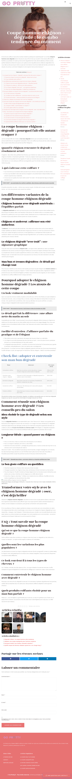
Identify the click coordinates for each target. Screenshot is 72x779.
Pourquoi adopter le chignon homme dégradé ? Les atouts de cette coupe (22, 91)
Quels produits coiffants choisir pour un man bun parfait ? (20, 121)
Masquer (29, 72)
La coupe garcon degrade (27, 768)
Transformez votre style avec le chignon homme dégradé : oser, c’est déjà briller (23, 109)
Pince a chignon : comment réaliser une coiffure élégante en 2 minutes (66, 64)
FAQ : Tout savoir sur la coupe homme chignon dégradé (17, 111)
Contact (5, 759)
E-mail (4, 702)
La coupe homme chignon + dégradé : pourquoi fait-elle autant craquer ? (22, 75)
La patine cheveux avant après (29, 762)
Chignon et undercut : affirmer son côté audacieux (18, 85)
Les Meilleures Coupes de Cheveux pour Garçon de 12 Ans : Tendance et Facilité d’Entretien (65, 119)
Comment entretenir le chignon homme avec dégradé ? (20, 119)
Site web (4, 709)
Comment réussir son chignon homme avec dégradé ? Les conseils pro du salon (23, 101)
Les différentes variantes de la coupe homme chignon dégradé (19, 81)
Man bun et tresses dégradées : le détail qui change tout (19, 89)
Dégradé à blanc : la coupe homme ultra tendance (19, 639)
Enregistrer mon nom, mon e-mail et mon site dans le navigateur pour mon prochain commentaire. (26, 719)
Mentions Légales (8, 762)
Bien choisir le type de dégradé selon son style (16, 103)
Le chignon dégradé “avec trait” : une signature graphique (20, 87)
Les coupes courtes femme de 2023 (30, 765)
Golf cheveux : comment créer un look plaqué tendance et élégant (66, 99)
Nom (3, 694)
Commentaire (6, 676)
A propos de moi (8, 757)
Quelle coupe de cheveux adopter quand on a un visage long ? (22, 645)
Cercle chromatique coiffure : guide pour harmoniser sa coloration (65, 82)
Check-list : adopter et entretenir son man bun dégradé (17, 99)
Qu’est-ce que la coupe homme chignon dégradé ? (18, 113)
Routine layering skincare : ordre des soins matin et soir (66, 91)
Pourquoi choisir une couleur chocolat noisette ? (18, 643)
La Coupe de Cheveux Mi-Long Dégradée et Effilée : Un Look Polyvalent (65, 134)
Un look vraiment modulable (12, 93)
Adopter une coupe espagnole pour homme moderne (20, 641)
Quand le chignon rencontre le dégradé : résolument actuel (20, 77)
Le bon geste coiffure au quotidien (14, 107)
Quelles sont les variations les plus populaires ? (17, 115)
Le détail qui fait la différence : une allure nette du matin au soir (21, 95)
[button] (65, 2)
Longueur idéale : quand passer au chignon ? (17, 105)
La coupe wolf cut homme (27, 757)
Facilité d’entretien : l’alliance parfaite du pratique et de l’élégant (22, 97)
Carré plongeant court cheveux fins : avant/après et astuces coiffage (65, 173)
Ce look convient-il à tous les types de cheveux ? (17, 117)
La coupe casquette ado (27, 759)
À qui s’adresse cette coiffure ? (13, 79)
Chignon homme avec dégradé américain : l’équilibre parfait (20, 83)
